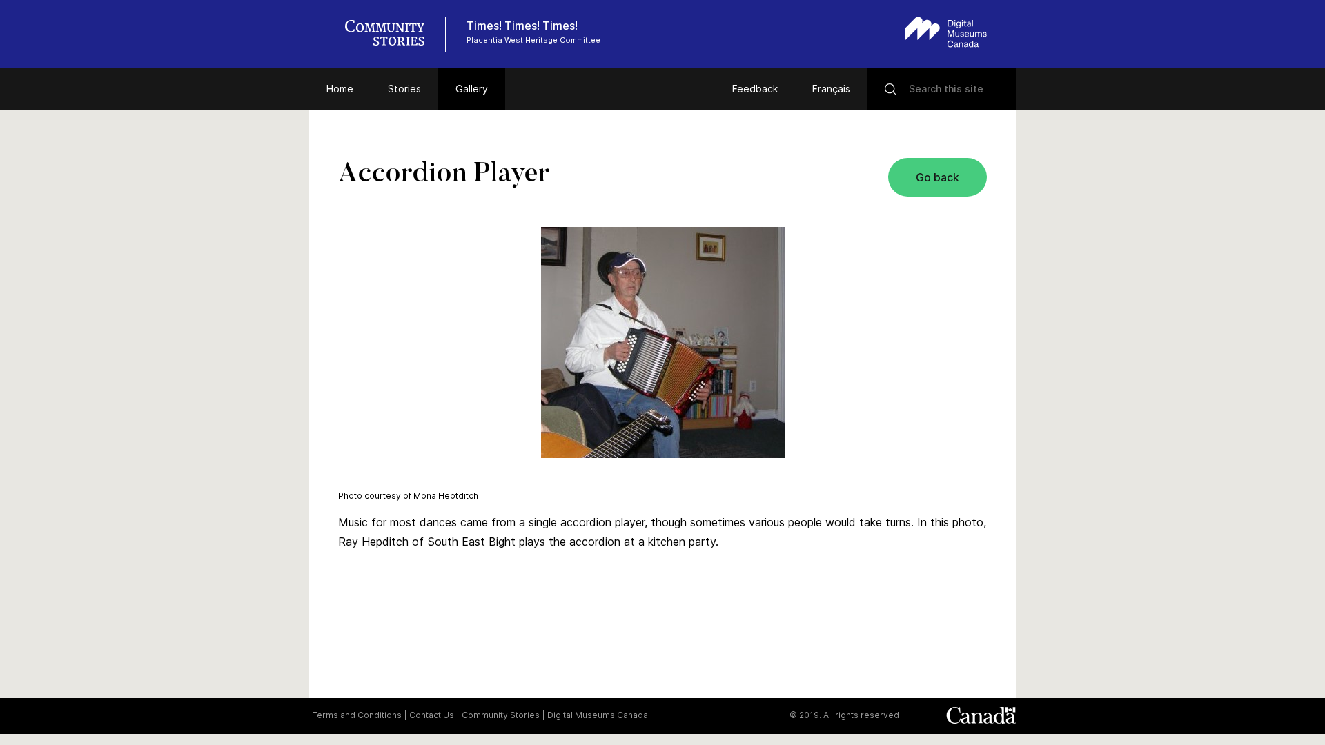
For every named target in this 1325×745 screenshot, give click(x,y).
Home (339, 89)
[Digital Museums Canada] (946, 32)
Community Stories (501, 715)
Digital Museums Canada (597, 715)
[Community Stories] (392, 34)
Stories (404, 89)
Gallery (471, 89)
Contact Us (431, 715)
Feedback (755, 89)
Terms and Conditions (357, 715)
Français (831, 89)
